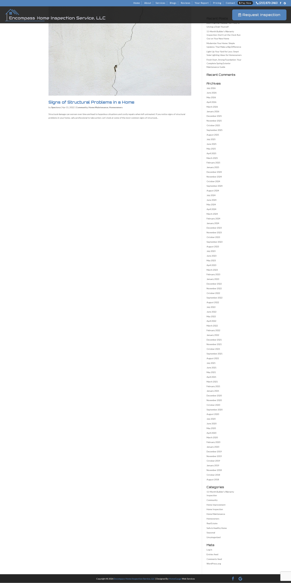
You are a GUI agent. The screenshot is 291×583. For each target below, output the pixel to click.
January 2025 (213, 167)
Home (136, 3)
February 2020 (213, 442)
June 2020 (211, 423)
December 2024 (214, 172)
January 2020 (213, 446)
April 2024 (211, 209)
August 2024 (213, 190)
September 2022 (214, 297)
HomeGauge (175, 578)
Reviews (185, 3)
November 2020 (214, 400)
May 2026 (211, 97)
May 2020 (211, 428)
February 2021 (213, 386)
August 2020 (213, 414)
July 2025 (211, 139)
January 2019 (213, 465)
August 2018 (213, 479)
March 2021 (212, 381)
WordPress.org (214, 563)
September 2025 (214, 130)
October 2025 (213, 125)
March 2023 (212, 270)
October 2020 (213, 405)
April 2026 (211, 102)
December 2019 (214, 451)
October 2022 (213, 293)
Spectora (55, 107)
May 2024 (211, 204)
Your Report (202, 3)
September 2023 (214, 242)
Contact (230, 3)
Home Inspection (215, 509)
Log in (209, 549)
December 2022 (214, 283)
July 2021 (211, 363)
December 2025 (214, 116)
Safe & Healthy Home (217, 528)
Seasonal (211, 532)
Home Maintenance (98, 107)
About (147, 3)
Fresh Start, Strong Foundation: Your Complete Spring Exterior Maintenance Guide (224, 63)
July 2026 (211, 88)
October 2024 (213, 181)
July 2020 (211, 419)
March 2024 (212, 214)
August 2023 (213, 246)
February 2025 (213, 162)
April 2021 (211, 377)
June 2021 (211, 367)
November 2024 (214, 176)
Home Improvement (216, 504)
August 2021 (213, 358)
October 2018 (213, 474)
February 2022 (213, 330)
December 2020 (214, 395)
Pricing (217, 3)
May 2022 (211, 316)
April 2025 (211, 153)
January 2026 (213, 111)
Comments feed (214, 559)
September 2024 (214, 186)
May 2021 (211, 372)
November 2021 (214, 344)
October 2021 (213, 349)
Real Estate (212, 523)
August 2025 (213, 134)
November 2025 (214, 120)
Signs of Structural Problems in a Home (91, 102)
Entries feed (212, 554)
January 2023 (213, 279)
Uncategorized (214, 537)
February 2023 (213, 274)
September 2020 (214, 409)
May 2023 (211, 260)
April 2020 (211, 433)
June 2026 (211, 92)
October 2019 (213, 460)
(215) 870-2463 (268, 3)
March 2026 (212, 106)
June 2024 (211, 200)
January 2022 (213, 335)
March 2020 (212, 437)
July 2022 (211, 307)
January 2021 (213, 391)
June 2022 (211, 311)
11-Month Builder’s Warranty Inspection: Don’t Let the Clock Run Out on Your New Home (224, 35)
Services (160, 3)
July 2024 (211, 195)
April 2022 (211, 321)
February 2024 (213, 218)
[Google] (285, 3)
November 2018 (214, 470)
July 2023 (211, 251)
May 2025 (211, 148)
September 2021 (214, 353)
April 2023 (211, 265)
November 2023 (214, 232)
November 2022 (214, 288)
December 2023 (214, 227)
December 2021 (214, 339)
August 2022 (213, 302)
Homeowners (116, 107)
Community (82, 107)
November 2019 (214, 456)
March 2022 (212, 325)
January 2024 (213, 223)
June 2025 (211, 144)
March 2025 (212, 158)
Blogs (173, 3)
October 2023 (213, 237)
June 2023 (211, 255)
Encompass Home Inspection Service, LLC (134, 578)
